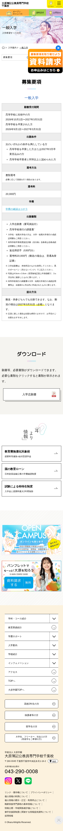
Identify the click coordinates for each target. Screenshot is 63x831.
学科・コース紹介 (17, 618)
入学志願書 (29, 394)
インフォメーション (18, 663)
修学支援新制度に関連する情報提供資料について (28, 812)
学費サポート (15, 636)
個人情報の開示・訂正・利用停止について (25, 800)
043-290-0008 (21, 771)
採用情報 (9, 816)
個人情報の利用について (16, 796)
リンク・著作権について (16, 792)
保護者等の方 (31, 715)
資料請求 (40, 13)
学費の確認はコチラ (17, 209)
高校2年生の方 (31, 704)
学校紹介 (12, 654)
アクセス (51, 6)
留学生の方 (31, 726)
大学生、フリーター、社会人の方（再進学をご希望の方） (31, 737)
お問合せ (57, 13)
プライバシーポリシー (41, 792)
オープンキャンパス (18, 12)
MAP (54, 761)
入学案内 (12, 47)
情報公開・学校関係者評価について (21, 808)
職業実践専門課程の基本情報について (22, 804)
